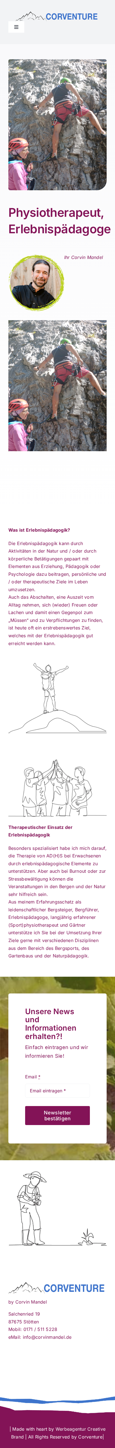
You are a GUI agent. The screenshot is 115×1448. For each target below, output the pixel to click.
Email (33, 1077)
